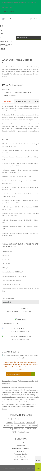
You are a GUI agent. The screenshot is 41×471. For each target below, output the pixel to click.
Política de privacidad (20, 460)
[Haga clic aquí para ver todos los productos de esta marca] (20, 319)
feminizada (33, 425)
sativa (8, 419)
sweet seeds (19, 422)
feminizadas (18, 429)
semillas (9, 422)
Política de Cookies (20, 454)
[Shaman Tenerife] (14, 19)
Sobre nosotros (20, 443)
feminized (30, 422)
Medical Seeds (31, 429)
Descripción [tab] (7, 101)
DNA (13, 432)
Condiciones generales (20, 448)
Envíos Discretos (20, 457)
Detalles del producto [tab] (22, 101)
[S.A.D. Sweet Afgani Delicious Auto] (34, 60)
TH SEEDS (8, 429)
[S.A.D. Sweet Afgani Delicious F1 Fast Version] (37, 60)
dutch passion (21, 425)
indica (15, 419)
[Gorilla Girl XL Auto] (6, 328)
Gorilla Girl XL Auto (17, 328)
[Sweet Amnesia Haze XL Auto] (6, 336)
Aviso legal (20, 451)
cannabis (23, 419)
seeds (32, 419)
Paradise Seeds (23, 432)
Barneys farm (8, 425)
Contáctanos (20, 446)
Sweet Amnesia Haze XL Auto (21, 336)
